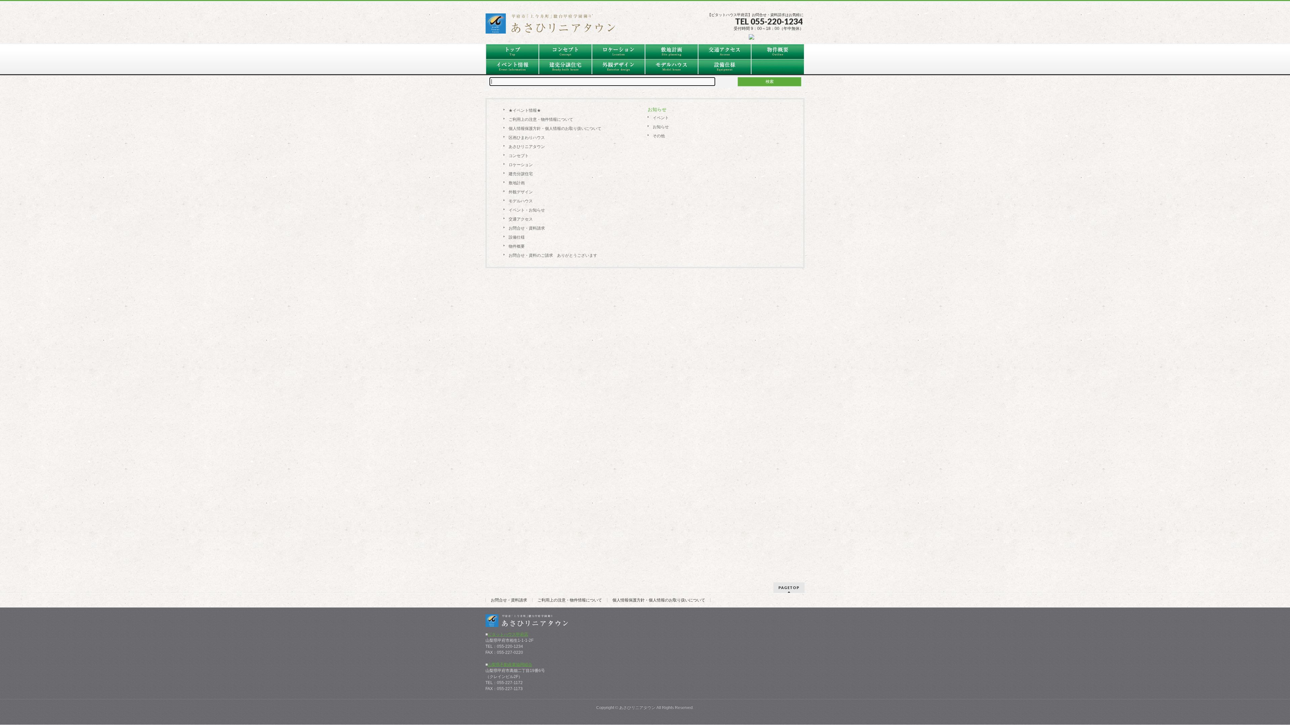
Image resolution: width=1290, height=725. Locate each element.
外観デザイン (521, 192)
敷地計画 (517, 183)
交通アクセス (521, 219)
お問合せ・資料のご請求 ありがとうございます (553, 255)
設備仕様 (517, 237)
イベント (661, 117)
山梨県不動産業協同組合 (510, 664)
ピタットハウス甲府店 (508, 634)
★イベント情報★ (525, 110)
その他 (659, 136)
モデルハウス (521, 201)
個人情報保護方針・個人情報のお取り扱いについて (555, 128)
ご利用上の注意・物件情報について (541, 119)
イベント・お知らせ (527, 210)
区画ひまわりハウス (527, 137)
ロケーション (521, 164)
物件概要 (517, 246)
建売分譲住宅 (521, 174)
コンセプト (519, 155)
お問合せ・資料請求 (527, 228)
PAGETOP (789, 587)
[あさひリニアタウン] (554, 25)
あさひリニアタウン (527, 146)
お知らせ (661, 127)
